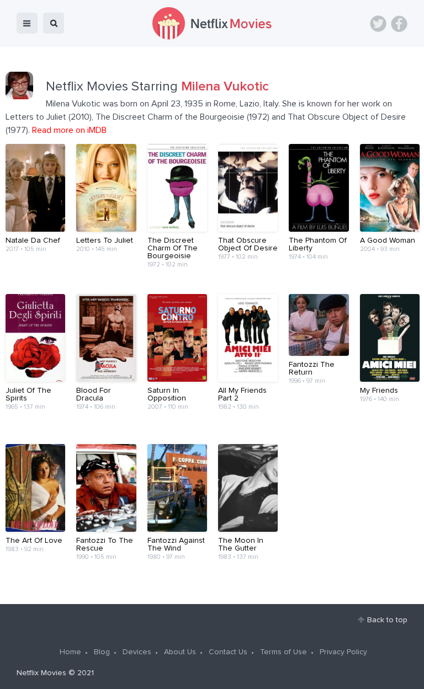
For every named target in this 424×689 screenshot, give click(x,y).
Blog (102, 652)
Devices (137, 652)
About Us (180, 652)
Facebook (399, 23)
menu (27, 23)
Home (70, 652)
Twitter (378, 23)
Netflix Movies (41, 673)
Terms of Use (283, 652)
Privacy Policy (343, 652)
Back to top (387, 620)
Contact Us (228, 652)
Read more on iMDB (69, 130)
